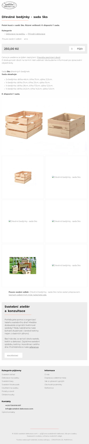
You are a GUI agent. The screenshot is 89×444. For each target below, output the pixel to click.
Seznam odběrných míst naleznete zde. (28, 295)
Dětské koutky (8, 394)
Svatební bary (7, 381)
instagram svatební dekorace (10, 419)
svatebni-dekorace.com (28, 434)
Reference (49, 388)
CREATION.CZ (57, 440)
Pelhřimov (68, 440)
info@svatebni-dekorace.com (19, 409)
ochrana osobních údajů (52, 436)
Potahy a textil (8, 391)
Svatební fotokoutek (10, 384)
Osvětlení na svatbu (10, 388)
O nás (46, 374)
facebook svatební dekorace (4, 419)
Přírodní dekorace (36, 34)
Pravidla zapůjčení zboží (48, 57)
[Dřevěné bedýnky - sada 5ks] (44, 155)
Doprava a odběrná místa (55, 378)
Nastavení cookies (34, 436)
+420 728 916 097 (13, 405)
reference (34, 347)
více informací (12, 355)
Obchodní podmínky (53, 384)
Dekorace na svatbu (15, 34)
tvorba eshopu (44, 440)
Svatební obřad (8, 374)
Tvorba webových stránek (26, 440)
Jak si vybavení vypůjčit (54, 381)
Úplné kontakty (8, 412)
